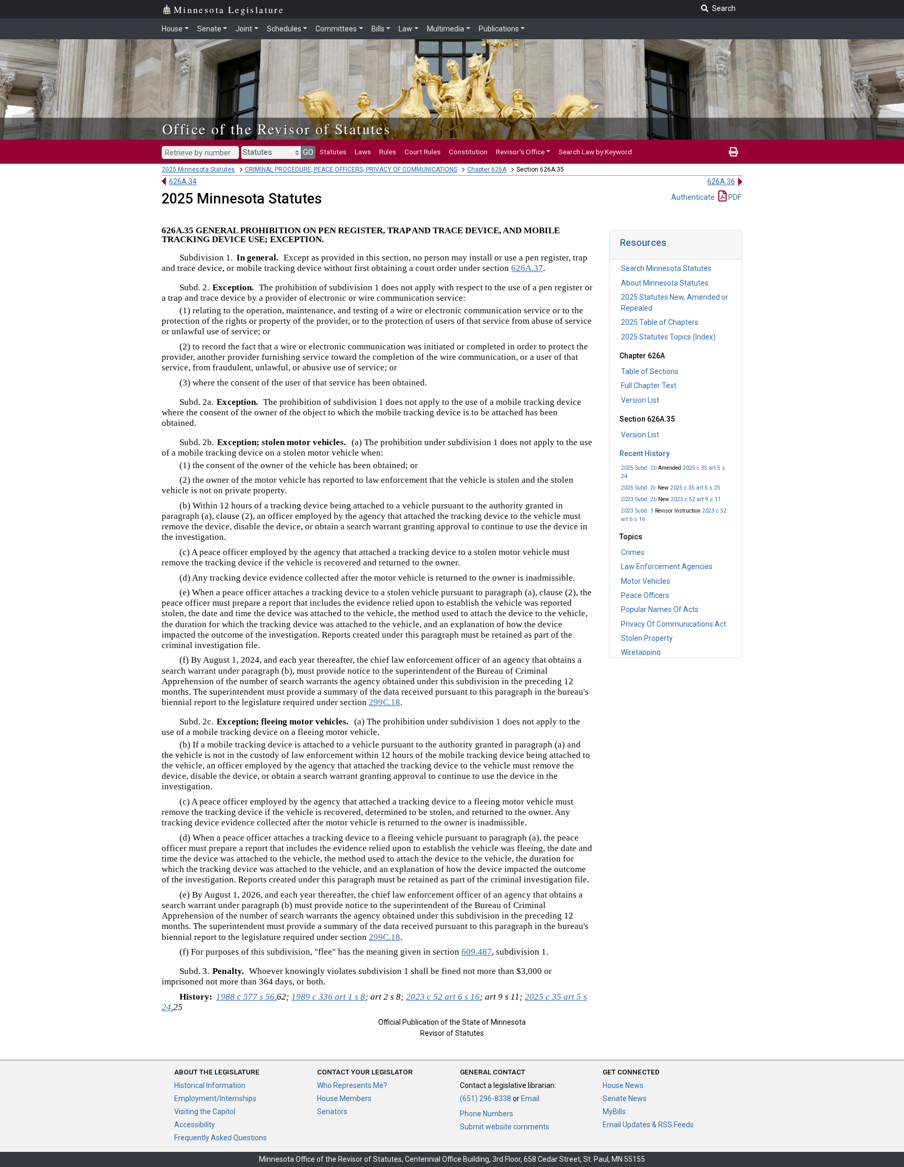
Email (530, 1098)
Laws (363, 152)
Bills (378, 29)
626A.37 (527, 268)
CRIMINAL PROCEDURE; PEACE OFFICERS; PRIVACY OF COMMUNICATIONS (351, 169)
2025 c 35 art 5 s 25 (695, 487)
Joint (243, 29)
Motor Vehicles (645, 581)
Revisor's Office (520, 152)
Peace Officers (645, 595)
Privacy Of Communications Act (673, 624)
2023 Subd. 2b (639, 499)
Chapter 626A (486, 169)
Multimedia (445, 29)
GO (308, 152)
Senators (332, 1111)
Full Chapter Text (648, 385)
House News (623, 1085)
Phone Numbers (486, 1113)
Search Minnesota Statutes (666, 268)
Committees (336, 29)
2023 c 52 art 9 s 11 (696, 499)
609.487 (476, 952)
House (172, 29)
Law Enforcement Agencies (667, 566)
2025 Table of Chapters (659, 322)
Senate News (625, 1098)
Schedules (284, 29)
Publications (499, 29)
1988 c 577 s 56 (245, 997)
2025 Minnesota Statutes (198, 169)
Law (405, 29)
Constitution (468, 152)
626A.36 (721, 181)
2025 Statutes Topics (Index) (668, 337)
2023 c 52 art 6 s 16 (443, 997)
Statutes (333, 152)
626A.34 (183, 181)
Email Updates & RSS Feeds (648, 1124)
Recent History (644, 453)
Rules (387, 152)
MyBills (614, 1111)
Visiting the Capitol (204, 1111)
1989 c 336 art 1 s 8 (328, 997)
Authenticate (693, 197)
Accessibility (194, 1124)
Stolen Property (647, 638)
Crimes (633, 552)
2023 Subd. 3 (637, 510)
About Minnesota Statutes (664, 283)
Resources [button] (643, 242)
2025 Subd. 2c (638, 487)
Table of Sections (650, 371)
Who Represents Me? (352, 1085)
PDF (734, 197)
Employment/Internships (215, 1098)
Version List (640, 400)
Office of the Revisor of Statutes (276, 129)
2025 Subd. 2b (639, 467)
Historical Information (209, 1085)
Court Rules (422, 152)
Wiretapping (641, 652)
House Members (344, 1098)
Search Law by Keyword (595, 152)
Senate (209, 29)
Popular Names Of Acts (659, 609)
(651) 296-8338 (485, 1098)
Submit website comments (504, 1127)
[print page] (733, 152)
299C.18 (384, 702)
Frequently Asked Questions (220, 1138)
